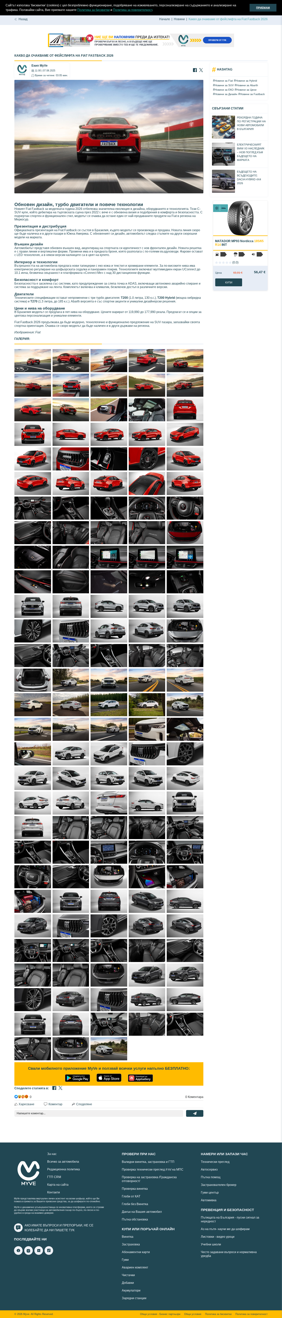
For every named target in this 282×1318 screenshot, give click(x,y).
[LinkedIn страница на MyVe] (38, 1253)
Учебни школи (211, 1244)
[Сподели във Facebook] (195, 70)
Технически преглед (215, 1161)
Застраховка (131, 1244)
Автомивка (208, 1200)
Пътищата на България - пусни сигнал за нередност (230, 1219)
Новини (179, 19)
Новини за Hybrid (246, 80)
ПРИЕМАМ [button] (263, 7)
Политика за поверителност (132, 10)
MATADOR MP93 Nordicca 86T (239, 242)
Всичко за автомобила (63, 1161)
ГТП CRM (54, 1177)
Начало (164, 19)
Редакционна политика (63, 1169)
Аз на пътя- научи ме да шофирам (225, 1229)
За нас (52, 1154)
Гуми (125, 1259)
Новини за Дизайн (226, 94)
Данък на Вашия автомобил (142, 1211)
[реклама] (141, 41)
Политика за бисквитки (93, 10)
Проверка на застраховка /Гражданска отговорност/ (149, 1179)
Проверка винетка (135, 1188)
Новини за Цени (246, 89)
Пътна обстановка (135, 1219)
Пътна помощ (210, 1177)
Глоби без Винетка (135, 1204)
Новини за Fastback (252, 94)
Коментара (194, 1097)
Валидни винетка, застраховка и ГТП (148, 1161)
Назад (23, 19)
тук (71, 1230)
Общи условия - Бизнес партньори (160, 1314)
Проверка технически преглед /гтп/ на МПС (152, 1169)
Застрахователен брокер (218, 1184)
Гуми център (210, 1192)
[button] (154, 10)
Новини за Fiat (224, 80)
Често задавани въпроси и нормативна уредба (229, 1254)
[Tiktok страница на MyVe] (49, 1253)
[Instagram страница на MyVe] (28, 1253)
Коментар (55, 1104)
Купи (228, 282)
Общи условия (192, 1314)
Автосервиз (209, 1169)
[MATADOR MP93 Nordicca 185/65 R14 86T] (240, 218)
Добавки (128, 1282)
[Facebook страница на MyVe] (18, 1253)
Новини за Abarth (247, 85)
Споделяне (84, 1104)
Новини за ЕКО (224, 89)
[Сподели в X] (201, 70)
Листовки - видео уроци (217, 1236)
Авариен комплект (135, 1267)
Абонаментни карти (136, 1252)
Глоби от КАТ (131, 1196)
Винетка (127, 1236)
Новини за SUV (224, 85)
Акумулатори (131, 1290)
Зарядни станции (134, 1298)
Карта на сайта (57, 1184)
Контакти (53, 1192)
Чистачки (128, 1275)
